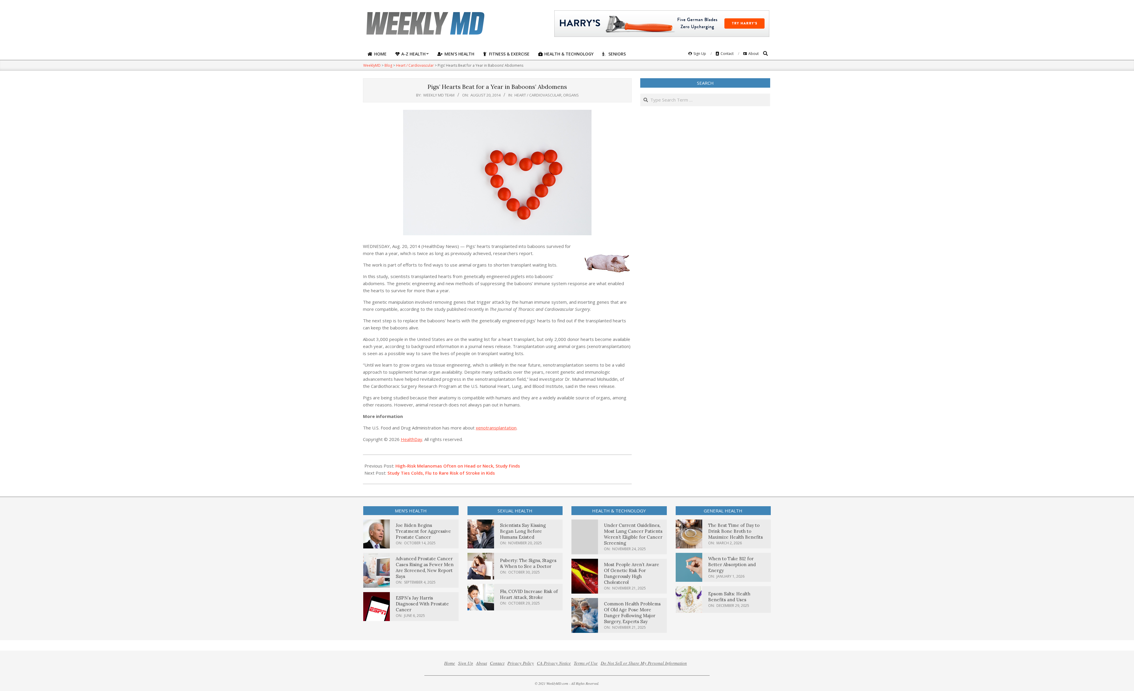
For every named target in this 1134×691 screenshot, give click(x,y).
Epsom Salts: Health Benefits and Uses (729, 596)
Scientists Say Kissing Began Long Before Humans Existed (523, 531)
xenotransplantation (496, 428)
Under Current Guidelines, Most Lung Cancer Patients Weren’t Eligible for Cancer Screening (633, 534)
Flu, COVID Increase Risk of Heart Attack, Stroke (529, 594)
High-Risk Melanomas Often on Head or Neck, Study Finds (457, 466)
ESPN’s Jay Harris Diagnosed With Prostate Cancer (422, 603)
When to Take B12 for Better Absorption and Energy (732, 564)
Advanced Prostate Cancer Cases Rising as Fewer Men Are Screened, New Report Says (425, 567)
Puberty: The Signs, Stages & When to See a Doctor (528, 563)
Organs (571, 95)
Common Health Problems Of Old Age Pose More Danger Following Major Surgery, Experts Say (632, 612)
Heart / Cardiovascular (537, 95)
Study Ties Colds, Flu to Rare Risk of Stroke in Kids (441, 473)
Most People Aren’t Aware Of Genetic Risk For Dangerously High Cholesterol (631, 573)
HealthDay (411, 439)
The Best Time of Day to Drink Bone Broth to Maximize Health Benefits (735, 531)
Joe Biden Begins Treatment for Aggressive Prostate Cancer (423, 531)
